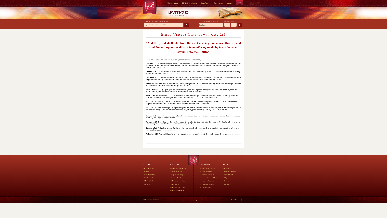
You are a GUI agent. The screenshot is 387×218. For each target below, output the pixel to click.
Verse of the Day (176, 171)
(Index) (215, 21)
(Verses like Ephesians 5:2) (169, 130)
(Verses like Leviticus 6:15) (235, 79)
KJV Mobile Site (149, 181)
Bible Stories (175, 184)
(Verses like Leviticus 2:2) (174, 67)
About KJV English (230, 171)
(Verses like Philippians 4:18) (196, 85)
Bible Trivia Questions (179, 168)
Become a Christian (208, 184)
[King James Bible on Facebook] (241, 200)
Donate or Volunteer (208, 181)
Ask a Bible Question (208, 168)
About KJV (227, 168)
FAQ (225, 178)
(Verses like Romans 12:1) (184, 118)
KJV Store (147, 184)
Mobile (194, 3)
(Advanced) (164, 21)
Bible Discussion (207, 171)
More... (229, 3)
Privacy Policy (234, 199)
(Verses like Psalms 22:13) (210, 91)
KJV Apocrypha (149, 178)
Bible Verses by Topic (178, 181)
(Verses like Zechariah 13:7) (216, 103)
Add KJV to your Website (209, 178)
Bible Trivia (205, 3)
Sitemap (226, 181)
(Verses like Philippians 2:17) (234, 134)
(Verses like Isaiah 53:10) (225, 97)
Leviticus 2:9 (171, 60)
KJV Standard (172, 3)
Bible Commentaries (177, 190)
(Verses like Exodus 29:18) (173, 73)
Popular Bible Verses (178, 178)
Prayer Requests (207, 187)
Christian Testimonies (208, 175)
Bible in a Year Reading (178, 187)
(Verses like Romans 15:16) (199, 124)
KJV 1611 (185, 3)
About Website (229, 175)
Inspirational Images (177, 175)
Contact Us (227, 184)
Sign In (239, 3)
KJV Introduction (149, 175)
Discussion (218, 3)
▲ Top (195, 200)
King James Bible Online (150, 7)
